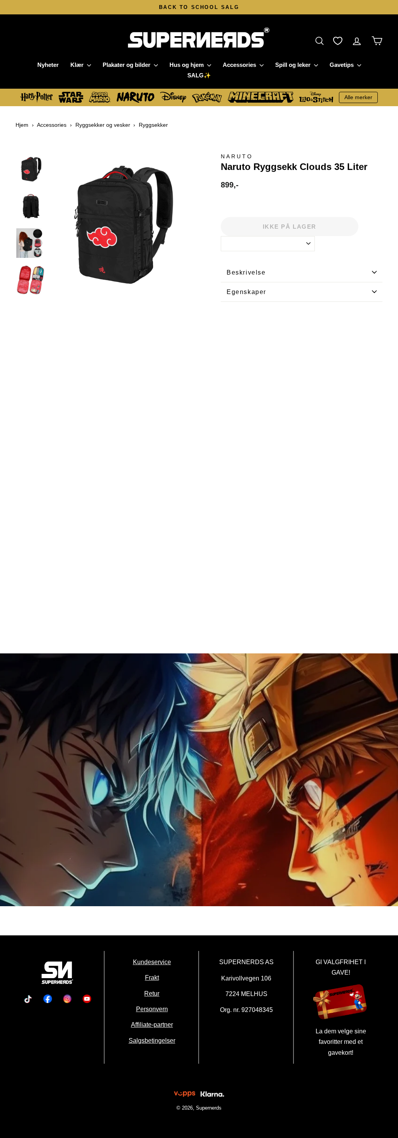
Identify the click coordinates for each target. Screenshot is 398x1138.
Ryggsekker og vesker (102, 125)
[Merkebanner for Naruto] (199, 779)
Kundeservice (152, 961)
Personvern (152, 1008)
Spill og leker (293, 64)
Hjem (22, 125)
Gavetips (342, 64)
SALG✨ (199, 75)
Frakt (152, 977)
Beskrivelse (246, 272)
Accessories (240, 64)
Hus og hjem (187, 64)
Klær (77, 64)
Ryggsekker (153, 125)
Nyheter (48, 64)
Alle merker (358, 97)
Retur (151, 993)
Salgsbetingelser (151, 1040)
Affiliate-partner (152, 1024)
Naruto (237, 156)
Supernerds (209, 1108)
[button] (321, 40)
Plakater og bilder (127, 64)
